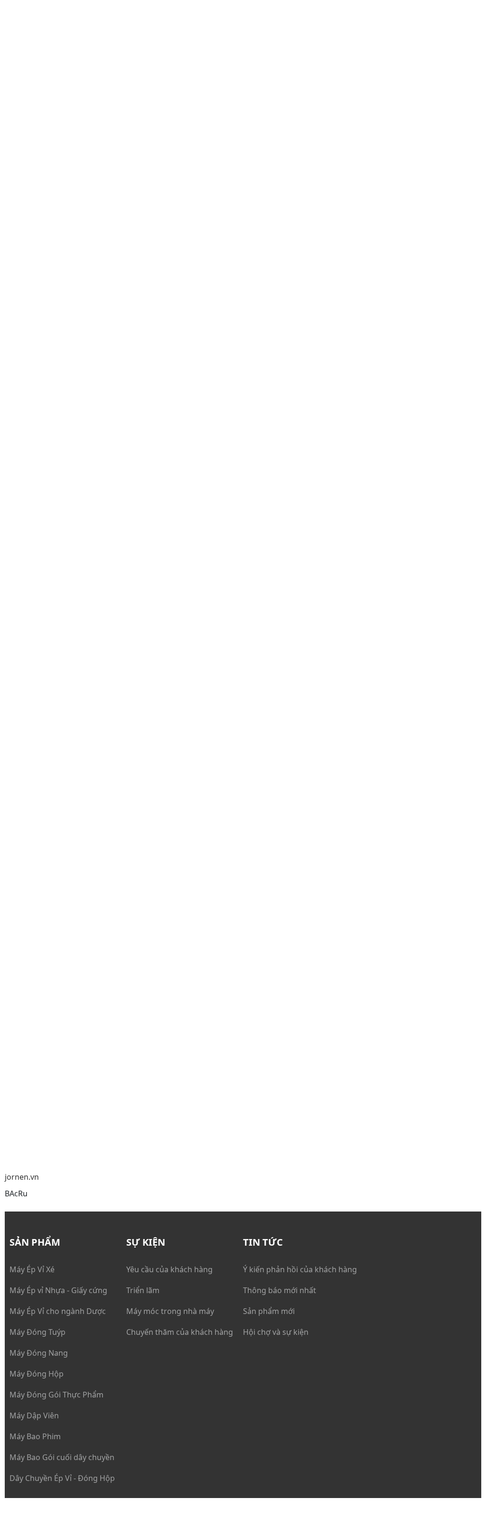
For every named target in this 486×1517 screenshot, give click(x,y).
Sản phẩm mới (269, 1311)
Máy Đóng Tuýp (37, 1332)
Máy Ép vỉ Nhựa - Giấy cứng (58, 1290)
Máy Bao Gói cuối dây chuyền (61, 1457)
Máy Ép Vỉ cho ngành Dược (57, 1311)
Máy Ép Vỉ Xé (32, 1269)
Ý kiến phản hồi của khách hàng (300, 1269)
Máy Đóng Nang (38, 1353)
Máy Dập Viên (34, 1415)
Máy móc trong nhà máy (170, 1311)
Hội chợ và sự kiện (275, 1332)
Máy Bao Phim (35, 1436)
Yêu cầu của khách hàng (169, 1269)
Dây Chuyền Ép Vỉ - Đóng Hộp (62, 1478)
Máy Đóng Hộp (36, 1374)
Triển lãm (142, 1290)
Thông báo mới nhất (279, 1290)
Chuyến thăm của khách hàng (179, 1332)
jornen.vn (22, 1177)
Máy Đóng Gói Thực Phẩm (56, 1394)
